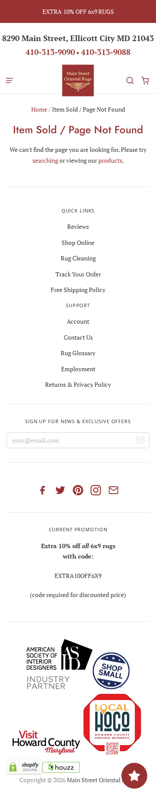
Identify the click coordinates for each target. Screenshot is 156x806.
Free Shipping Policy (78, 290)
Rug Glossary (78, 353)
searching (45, 160)
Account (78, 321)
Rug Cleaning (78, 258)
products (110, 160)
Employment (78, 369)
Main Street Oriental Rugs (101, 780)
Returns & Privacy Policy (78, 384)
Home (39, 109)
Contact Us (78, 337)
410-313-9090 (50, 52)
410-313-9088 (105, 52)
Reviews (78, 226)
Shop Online (78, 242)
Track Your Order (78, 274)
